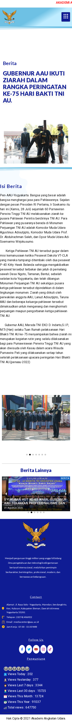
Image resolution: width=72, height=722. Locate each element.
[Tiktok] (50, 649)
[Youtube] (36, 649)
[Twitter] (29, 649)
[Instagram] (43, 649)
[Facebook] (22, 649)
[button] (6, 414)
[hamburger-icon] (65, 17)
